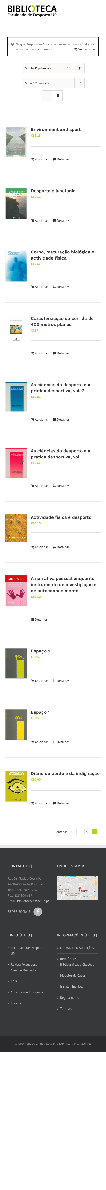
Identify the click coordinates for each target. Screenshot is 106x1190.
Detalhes (63, 159)
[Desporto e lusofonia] (16, 204)
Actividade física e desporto (61, 517)
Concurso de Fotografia (27, 992)
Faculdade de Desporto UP (27, 951)
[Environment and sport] (16, 142)
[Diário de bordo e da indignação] (16, 786)
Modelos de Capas (72, 975)
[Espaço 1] (16, 724)
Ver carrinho (86, 49)
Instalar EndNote (72, 986)
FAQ (14, 981)
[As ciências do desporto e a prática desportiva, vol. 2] (16, 397)
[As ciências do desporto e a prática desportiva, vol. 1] (16, 463)
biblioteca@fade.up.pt (33, 901)
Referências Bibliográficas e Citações (77, 962)
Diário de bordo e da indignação (65, 773)
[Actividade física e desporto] (16, 528)
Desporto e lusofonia (53, 190)
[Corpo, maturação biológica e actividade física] (16, 265)
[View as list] (57, 96)
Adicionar (41, 159)
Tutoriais (66, 1008)
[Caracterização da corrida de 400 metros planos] (16, 328)
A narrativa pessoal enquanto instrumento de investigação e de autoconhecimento (63, 584)
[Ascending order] (80, 68)
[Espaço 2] (16, 663)
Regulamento (69, 997)
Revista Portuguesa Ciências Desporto (24, 967)
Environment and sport (56, 129)
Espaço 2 (40, 651)
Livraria (16, 1003)
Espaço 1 (40, 712)
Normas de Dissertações (77, 948)
